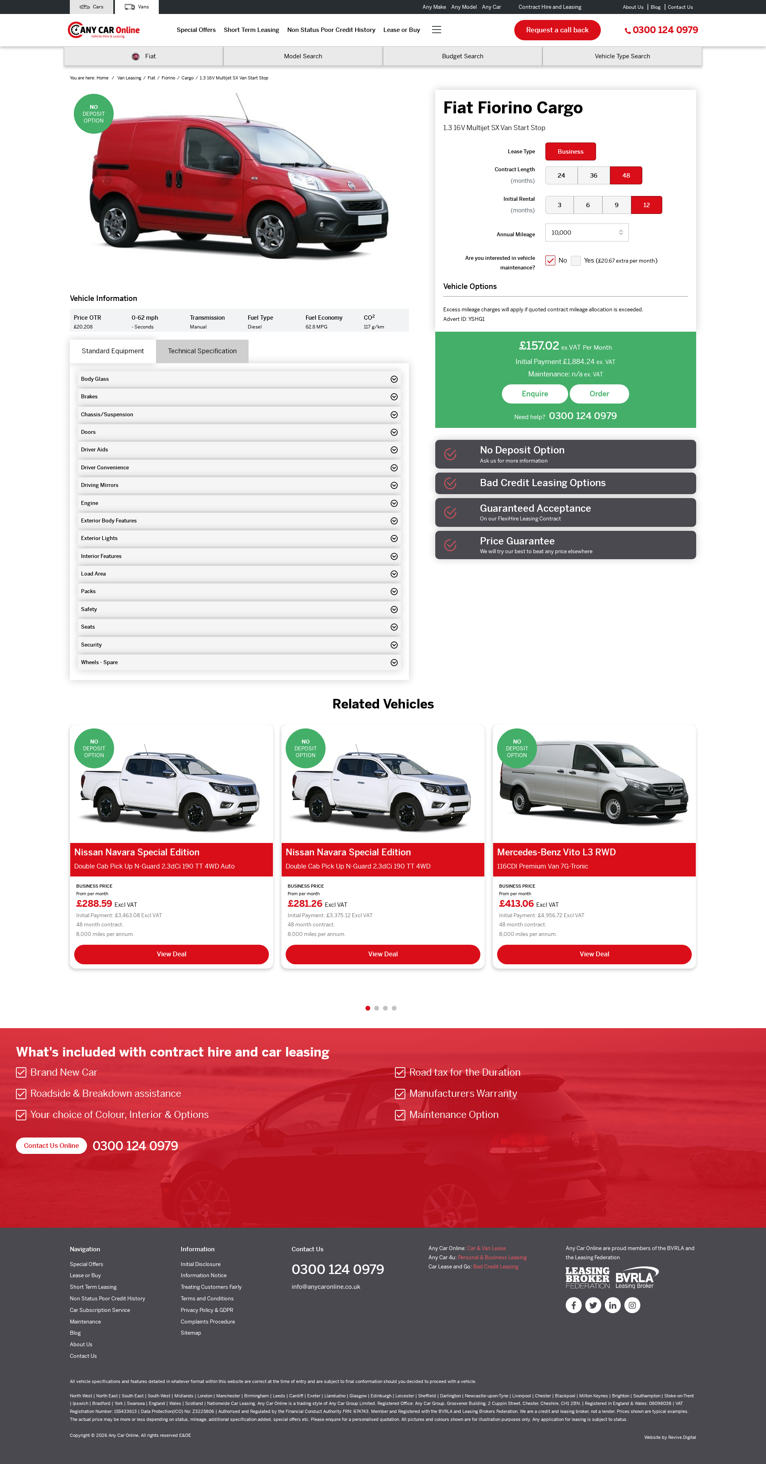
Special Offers (196, 30)
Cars (97, 7)
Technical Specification (202, 351)
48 (626, 175)
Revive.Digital (682, 1437)
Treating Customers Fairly (211, 1287)
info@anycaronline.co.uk (326, 1286)
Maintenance (85, 1321)
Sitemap (191, 1332)
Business (571, 151)
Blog (656, 7)
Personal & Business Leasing (492, 1257)
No (563, 260)
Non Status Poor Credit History (331, 30)
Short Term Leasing (251, 30)
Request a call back (557, 30)
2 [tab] (376, 1008)
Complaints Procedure (208, 1321)
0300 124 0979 (665, 30)
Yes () (620, 260)
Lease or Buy (401, 30)
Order (599, 393)
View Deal (171, 954)
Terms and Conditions (207, 1298)
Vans (143, 7)
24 (561, 175)
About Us (633, 7)
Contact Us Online (51, 1146)
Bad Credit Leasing (495, 1266)
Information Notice (204, 1275)
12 (647, 205)
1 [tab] (367, 1008)
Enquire (535, 393)
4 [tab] (394, 1008)
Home (103, 78)
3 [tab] (385, 1008)
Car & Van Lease (486, 1248)
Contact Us (680, 7)
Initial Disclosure (201, 1264)
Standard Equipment (113, 351)
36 (594, 175)
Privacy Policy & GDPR (207, 1310)
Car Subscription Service (100, 1310)
